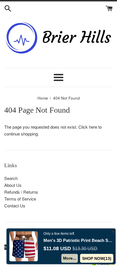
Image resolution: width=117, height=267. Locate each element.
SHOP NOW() (96, 258)
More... (69, 258)
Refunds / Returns (21, 192)
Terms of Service (20, 199)
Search (11, 178)
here (93, 127)
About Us (13, 185)
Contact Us (14, 206)
